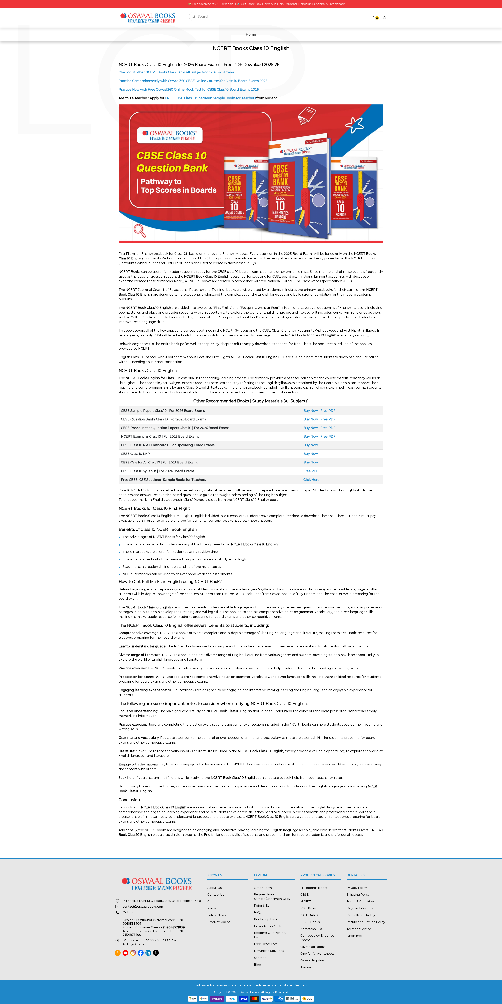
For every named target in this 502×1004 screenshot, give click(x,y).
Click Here (311, 480)
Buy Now (310, 411)
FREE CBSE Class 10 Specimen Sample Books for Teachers (210, 98)
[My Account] (384, 18)
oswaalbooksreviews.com (218, 985)
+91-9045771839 (173, 927)
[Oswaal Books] (149, 18)
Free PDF (327, 411)
